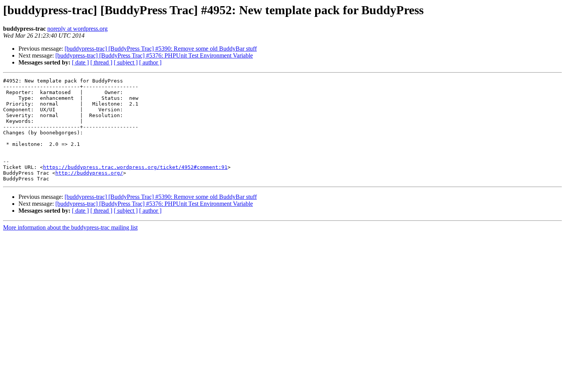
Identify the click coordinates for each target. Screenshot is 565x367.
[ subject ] (126, 62)
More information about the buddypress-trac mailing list (70, 227)
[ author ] (150, 62)
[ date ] (80, 62)
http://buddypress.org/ (89, 173)
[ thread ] (101, 62)
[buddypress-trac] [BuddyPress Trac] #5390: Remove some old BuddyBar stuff (161, 48)
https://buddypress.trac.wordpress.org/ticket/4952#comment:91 (135, 167)
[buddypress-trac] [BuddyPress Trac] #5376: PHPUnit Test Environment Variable (154, 55)
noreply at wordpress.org (77, 28)
